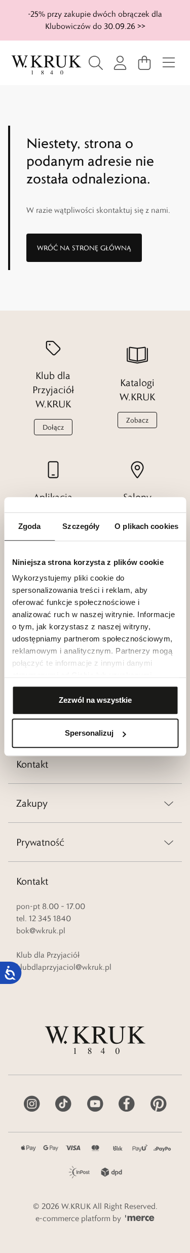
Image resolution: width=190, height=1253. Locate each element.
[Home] (46, 65)
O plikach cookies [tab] (146, 526)
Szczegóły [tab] (80, 526)
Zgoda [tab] (29, 526)
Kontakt (32, 764)
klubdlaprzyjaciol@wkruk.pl (63, 967)
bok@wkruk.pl (40, 930)
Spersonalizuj (89, 733)
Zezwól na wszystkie (95, 700)
